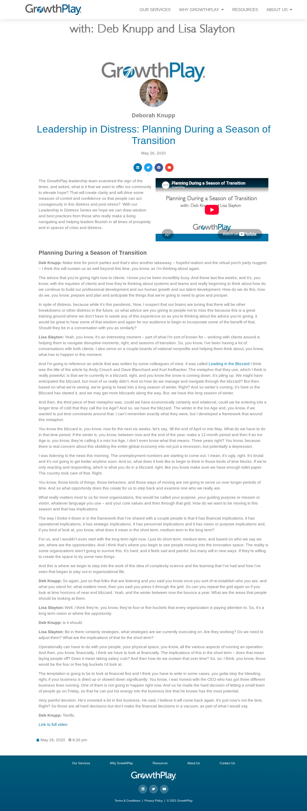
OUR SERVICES (155, 9)
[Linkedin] (142, 789)
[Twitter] (153, 789)
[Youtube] (164, 789)
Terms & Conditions (127, 800)
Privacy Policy (154, 800)
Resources (160, 763)
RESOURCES (245, 9)
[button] (137, 167)
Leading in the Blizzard (229, 364)
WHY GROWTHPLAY (199, 9)
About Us (193, 763)
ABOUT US (277, 9)
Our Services (81, 763)
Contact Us (227, 763)
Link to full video (53, 724)
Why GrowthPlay (121, 763)
